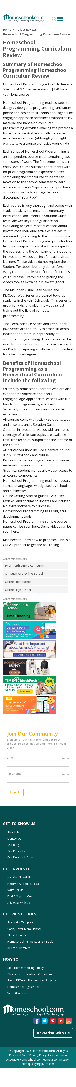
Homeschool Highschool (23, 987)
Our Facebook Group (21, 857)
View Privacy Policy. (35, 1055)
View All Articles (17, 993)
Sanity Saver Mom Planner (24, 929)
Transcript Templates (21, 922)
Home (7, 29)
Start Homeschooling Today (25, 968)
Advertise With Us (18, 903)
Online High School (18, 590)
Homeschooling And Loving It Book (30, 941)
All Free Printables (18, 948)
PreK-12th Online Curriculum (25, 565)
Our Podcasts (16, 851)
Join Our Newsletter (20, 877)
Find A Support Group (21, 896)
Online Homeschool (18, 582)
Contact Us (14, 838)
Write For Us (15, 890)
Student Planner (17, 935)
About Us (13, 832)
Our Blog (13, 845)
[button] (54, 18)
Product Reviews (26, 29)
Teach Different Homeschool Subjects (31, 980)
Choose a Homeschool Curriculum (29, 974)
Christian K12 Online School (24, 573)
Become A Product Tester (24, 884)
